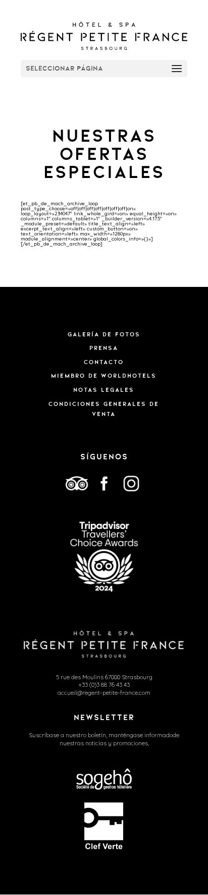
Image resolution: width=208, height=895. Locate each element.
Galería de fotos (104, 334)
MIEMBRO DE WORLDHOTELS (104, 375)
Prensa (103, 347)
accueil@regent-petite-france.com (104, 692)
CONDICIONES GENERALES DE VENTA (103, 408)
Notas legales (103, 389)
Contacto (104, 362)
